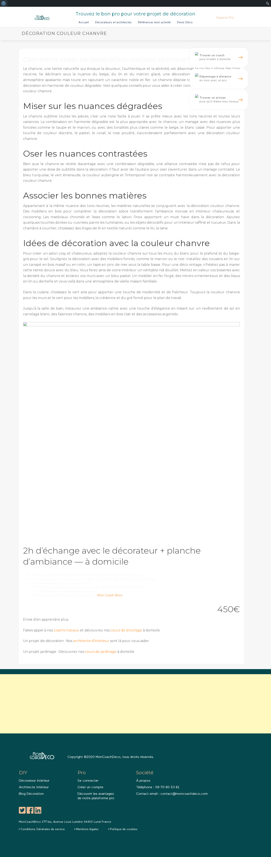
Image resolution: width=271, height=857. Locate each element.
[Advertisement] (127, 703)
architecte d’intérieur (91, 641)
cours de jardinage (100, 652)
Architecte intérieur (34, 787)
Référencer (154, 22)
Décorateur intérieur (34, 781)
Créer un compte (90, 787)
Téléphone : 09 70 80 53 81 (158, 787)
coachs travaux (66, 630)
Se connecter (87, 781)
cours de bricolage (126, 630)
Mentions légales (87, 829)
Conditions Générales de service (43, 829)
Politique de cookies (123, 829)
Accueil (84, 22)
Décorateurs (113, 22)
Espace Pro (225, 17)
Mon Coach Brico (110, 595)
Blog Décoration (31, 794)
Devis (185, 22)
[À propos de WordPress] (3, 3)
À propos (143, 781)
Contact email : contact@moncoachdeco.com (172, 794)
